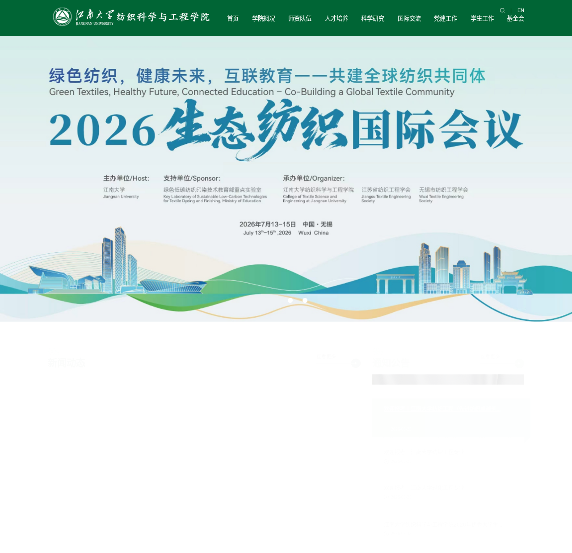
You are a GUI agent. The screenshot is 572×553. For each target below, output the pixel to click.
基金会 (515, 18)
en (520, 10)
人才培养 (336, 18)
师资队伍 (299, 18)
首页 (233, 18)
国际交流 (409, 18)
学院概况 (263, 18)
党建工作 (445, 18)
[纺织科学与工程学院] (130, 18)
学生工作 (482, 18)
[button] (271, 300)
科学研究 (372, 18)
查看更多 (326, 347)
